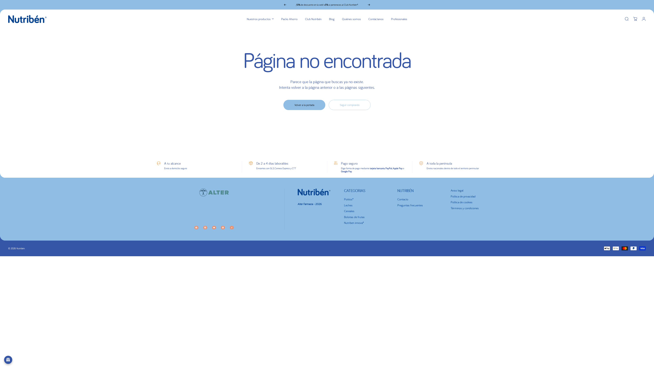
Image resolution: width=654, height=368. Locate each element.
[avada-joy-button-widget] (8, 360)
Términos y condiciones (465, 208)
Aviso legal (457, 190)
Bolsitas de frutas (354, 217)
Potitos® (349, 199)
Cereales (349, 211)
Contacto (402, 199)
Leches (348, 205)
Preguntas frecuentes (410, 205)
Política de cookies (461, 202)
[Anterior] (285, 5)
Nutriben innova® (354, 223)
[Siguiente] (369, 5)
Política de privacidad (463, 196)
